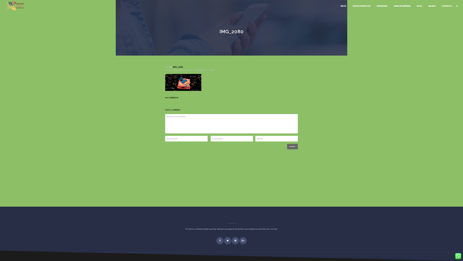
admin (188, 70)
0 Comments (199, 70)
